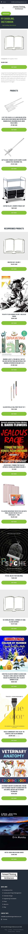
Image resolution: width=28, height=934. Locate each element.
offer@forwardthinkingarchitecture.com (18, 2)
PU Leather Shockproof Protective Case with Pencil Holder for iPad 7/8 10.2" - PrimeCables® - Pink (14, 513)
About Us (6, 904)
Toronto (4, 2)
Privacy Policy (11, 931)
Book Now (6, 13)
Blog (5, 907)
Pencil (15, 58)
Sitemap (18, 931)
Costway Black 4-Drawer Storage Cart (14, 206)
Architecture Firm (8, 890)
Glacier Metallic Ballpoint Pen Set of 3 (14, 407)
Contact (10, 929)
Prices (5, 901)
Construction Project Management (12, 893)
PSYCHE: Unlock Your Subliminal (14, 576)
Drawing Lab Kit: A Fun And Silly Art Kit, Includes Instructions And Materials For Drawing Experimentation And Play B (14, 361)
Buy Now (14, 67)
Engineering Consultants (10, 898)
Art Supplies (11, 58)
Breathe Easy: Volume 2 (14, 262)
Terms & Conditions (18, 929)
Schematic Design (8, 896)
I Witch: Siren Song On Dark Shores (14, 852)
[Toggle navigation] (3, 7)
